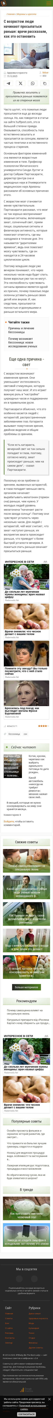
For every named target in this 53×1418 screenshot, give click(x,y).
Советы (9, 1318)
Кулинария (34, 1328)
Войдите (9, 821)
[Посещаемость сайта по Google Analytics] (26, 1390)
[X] (20, 83)
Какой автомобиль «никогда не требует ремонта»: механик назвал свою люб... (38, 787)
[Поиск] (35, 3)
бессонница (14, 734)
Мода (31, 1323)
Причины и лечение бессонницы (21, 330)
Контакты (9, 1338)
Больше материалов (26, 987)
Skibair (45, 72)
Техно (31, 1333)
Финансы (33, 1342)
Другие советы (36, 1347)
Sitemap (9, 1342)
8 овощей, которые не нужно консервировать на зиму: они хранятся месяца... (24, 806)
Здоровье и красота (38, 1318)
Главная (9, 1313)
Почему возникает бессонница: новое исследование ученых (22, 342)
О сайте (9, 1328)
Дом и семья (34, 1313)
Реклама (9, 1333)
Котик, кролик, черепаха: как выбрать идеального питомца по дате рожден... (39, 764)
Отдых (32, 1338)
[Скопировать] (44, 83)
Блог (7, 1323)
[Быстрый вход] (43, 3)
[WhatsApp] (32, 83)
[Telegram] (8, 83)
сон (25, 734)
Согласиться (26, 1414)
